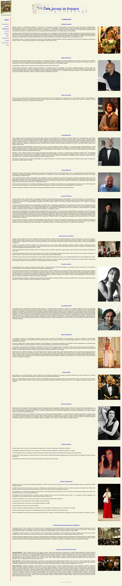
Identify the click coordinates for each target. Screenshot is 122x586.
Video (7, 35)
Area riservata (5, 42)
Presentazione (5, 24)
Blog (8, 45)
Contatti (7, 40)
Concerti (7, 31)
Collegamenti (5, 38)
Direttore (7, 26)
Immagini (6, 33)
